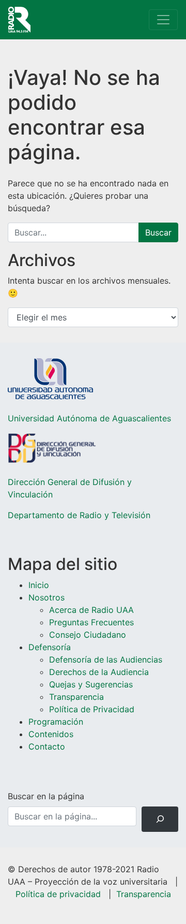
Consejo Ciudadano (87, 634)
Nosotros (46, 597)
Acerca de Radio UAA (91, 610)
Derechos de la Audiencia (99, 672)
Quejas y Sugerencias (91, 684)
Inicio (38, 585)
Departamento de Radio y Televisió (77, 515)
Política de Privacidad (91, 709)
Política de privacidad (58, 894)
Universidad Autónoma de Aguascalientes (89, 418)
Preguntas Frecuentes (91, 622)
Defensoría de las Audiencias (105, 659)
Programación (55, 721)
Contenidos (50, 734)
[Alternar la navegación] (163, 19)
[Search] (160, 819)
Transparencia (76, 697)
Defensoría (49, 647)
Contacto (46, 746)
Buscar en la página (46, 796)
